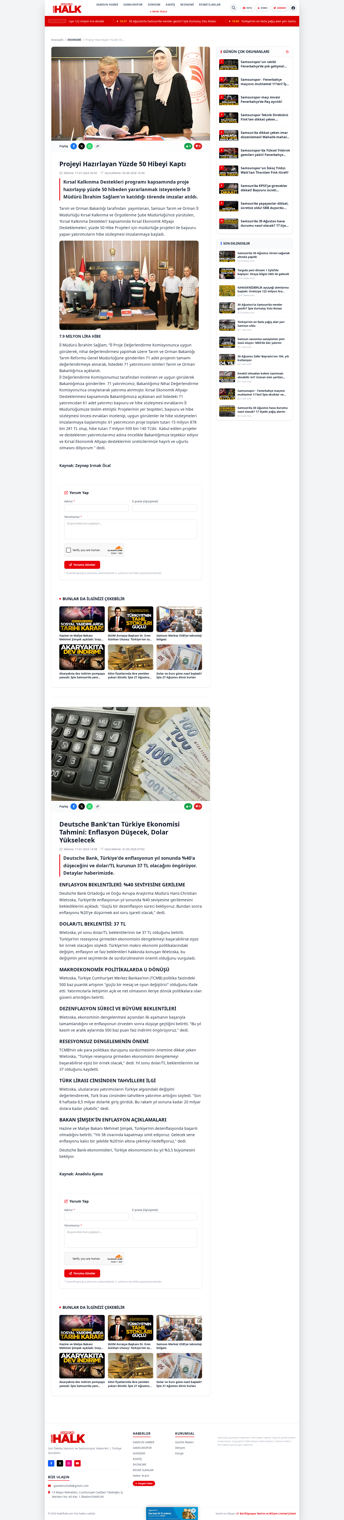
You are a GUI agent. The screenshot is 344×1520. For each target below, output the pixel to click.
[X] (60, 1463)
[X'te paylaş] (81, 146)
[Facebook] (51, 1463)
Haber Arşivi (141, 1475)
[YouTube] (77, 1463)
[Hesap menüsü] (293, 8)
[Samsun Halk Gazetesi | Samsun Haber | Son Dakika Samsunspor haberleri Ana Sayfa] (67, 8)
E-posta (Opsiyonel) (145, 501)
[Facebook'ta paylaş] (73, 146)
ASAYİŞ (170, 4)
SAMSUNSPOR (133, 4)
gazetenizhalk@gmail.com (71, 1486)
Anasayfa (57, 40)
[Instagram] (68, 1463)
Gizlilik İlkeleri (184, 1442)
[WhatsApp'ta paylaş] (89, 146)
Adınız (69, 501)
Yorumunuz (73, 517)
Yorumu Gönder (84, 565)
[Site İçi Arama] (233, 8)
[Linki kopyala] (97, 146)
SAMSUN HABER (107, 4)
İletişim (180, 1448)
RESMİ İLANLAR (210, 4)
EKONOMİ (187, 4)
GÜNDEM (154, 4)
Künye (179, 1453)
